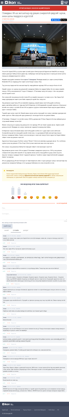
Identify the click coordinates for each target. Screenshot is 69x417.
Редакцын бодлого (27, 410)
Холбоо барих (52, 410)
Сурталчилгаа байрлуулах (40, 410)
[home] (13, 2)
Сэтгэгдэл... (6, 214)
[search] (64, 2)
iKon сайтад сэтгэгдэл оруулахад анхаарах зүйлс (14, 222)
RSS (58, 410)
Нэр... (4, 208)
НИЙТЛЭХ (7, 226)
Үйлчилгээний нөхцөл (15, 410)
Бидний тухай (5, 410)
